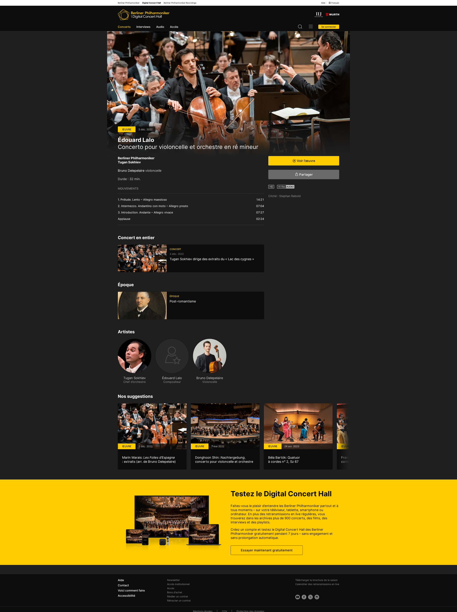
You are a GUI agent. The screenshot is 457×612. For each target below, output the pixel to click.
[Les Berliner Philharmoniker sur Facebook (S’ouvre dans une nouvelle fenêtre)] (304, 597)
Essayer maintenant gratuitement (267, 550)
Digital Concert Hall (151, 3)
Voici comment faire (131, 590)
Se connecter (328, 26)
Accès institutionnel (178, 584)
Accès (174, 27)
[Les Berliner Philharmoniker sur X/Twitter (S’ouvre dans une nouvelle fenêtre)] (310, 597)
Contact (123, 585)
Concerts (124, 27)
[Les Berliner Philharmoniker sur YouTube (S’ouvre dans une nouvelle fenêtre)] (297, 597)
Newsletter (173, 580)
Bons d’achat (174, 592)
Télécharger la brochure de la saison (316, 580)
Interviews (143, 27)
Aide (323, 3)
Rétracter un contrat (179, 600)
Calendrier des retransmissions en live (317, 584)
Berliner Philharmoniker (128, 3)
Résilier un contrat (177, 596)
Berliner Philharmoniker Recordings (180, 3)
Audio (160, 27)
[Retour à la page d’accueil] (143, 14)
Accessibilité (126, 595)
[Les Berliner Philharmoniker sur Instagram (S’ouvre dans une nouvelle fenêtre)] (317, 597)
